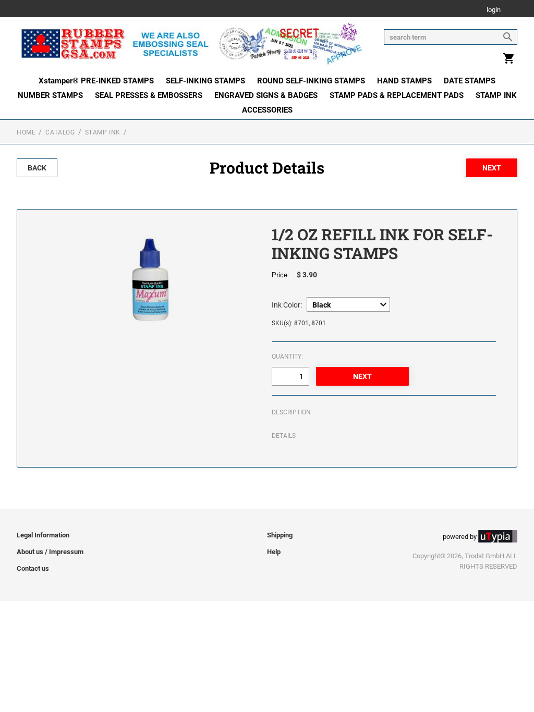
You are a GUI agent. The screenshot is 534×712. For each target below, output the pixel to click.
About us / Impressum (50, 552)
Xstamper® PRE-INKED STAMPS (96, 80)
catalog (60, 132)
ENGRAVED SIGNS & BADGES (266, 95)
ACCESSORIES (267, 110)
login (494, 10)
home (26, 132)
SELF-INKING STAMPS (205, 80)
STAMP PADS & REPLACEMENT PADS (397, 95)
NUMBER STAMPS (50, 95)
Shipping (280, 535)
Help (274, 552)
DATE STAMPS (469, 80)
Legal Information (43, 535)
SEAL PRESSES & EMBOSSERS (148, 95)
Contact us (33, 568)
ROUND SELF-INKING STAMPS (311, 80)
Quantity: (287, 356)
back (37, 168)
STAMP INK (496, 95)
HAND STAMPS (404, 80)
